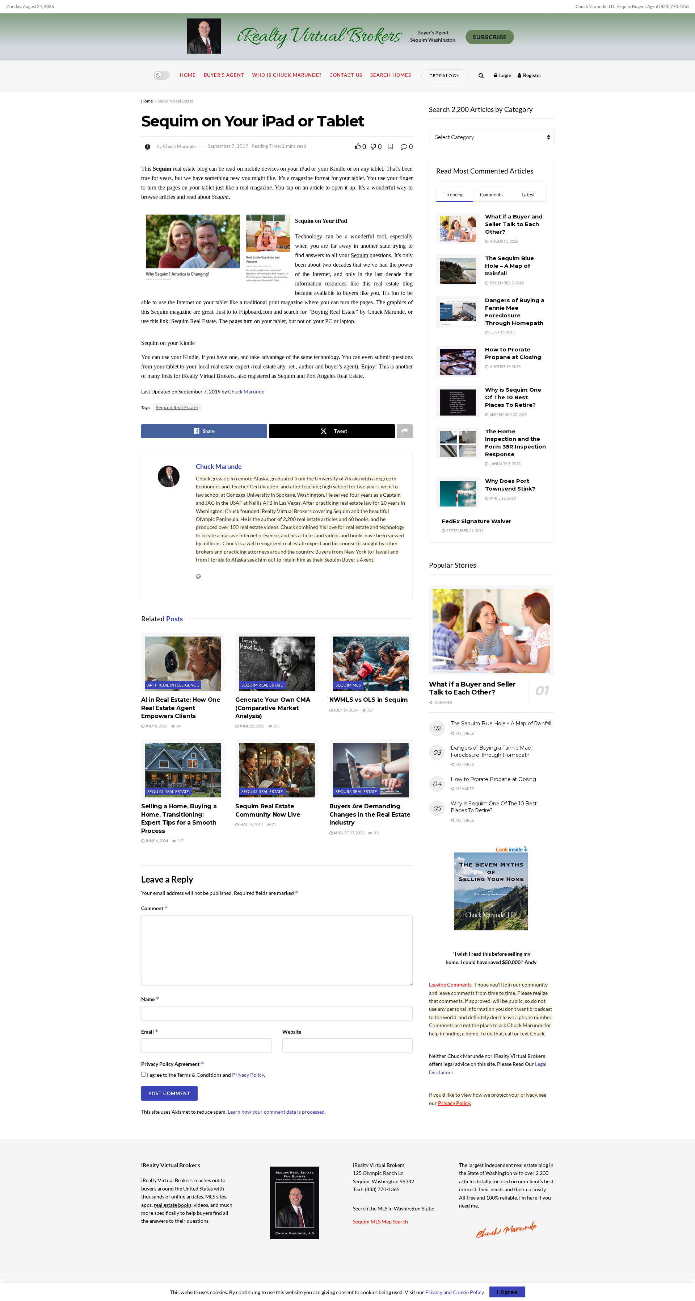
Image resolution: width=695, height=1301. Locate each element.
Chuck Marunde (179, 146)
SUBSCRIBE (490, 36)
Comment (154, 908)
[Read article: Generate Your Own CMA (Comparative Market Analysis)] (277, 662)
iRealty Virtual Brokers (318, 37)
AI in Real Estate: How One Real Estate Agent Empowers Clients (180, 708)
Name (150, 999)
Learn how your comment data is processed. (277, 1112)
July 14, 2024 (345, 710)
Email (150, 1031)
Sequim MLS (348, 685)
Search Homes (390, 75)
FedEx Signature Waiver (476, 521)
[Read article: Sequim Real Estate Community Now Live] (277, 769)
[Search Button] (481, 75)
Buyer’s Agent (224, 75)
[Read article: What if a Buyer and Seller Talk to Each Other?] (491, 630)
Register (532, 75)
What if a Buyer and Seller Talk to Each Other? (514, 224)
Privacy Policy (248, 1075)
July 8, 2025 (155, 726)
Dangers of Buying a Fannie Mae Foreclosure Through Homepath (491, 751)
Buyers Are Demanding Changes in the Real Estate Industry (369, 814)
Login (504, 75)
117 (179, 840)
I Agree (507, 1291)
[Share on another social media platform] (405, 431)
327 (369, 710)
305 (275, 726)
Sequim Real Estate (175, 101)
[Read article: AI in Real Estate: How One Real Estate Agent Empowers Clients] (182, 662)
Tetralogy (445, 75)
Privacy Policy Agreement (172, 1063)
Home (188, 75)
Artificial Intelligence (173, 685)
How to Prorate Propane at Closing (493, 779)
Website (291, 1032)
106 (375, 832)
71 (273, 824)
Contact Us (345, 75)
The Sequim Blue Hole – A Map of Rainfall (509, 266)
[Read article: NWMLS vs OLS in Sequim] (371, 662)
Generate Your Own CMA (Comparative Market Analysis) (272, 708)
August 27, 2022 (348, 832)
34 (177, 726)
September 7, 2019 (228, 146)
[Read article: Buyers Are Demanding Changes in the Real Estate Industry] (371, 769)
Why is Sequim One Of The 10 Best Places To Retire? (513, 397)
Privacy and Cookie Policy (454, 1292)
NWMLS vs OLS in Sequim (368, 699)
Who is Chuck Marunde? (286, 75)
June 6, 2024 (156, 840)
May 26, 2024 (251, 824)
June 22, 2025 (251, 726)
